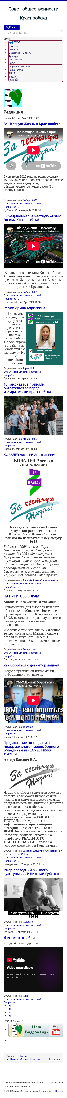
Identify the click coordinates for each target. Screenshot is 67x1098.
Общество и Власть (20, 52)
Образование (16, 59)
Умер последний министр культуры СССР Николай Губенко (31, 872)
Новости (13, 49)
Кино (25, 995)
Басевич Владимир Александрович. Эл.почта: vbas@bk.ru (33, 852)
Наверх (59, 1091)
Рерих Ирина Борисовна (24, 308)
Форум (12, 76)
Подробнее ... (11, 206)
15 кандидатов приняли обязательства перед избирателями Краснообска (27, 388)
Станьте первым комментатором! (22, 203)
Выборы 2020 (30, 200)
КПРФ (12, 73)
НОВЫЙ (13, 80)
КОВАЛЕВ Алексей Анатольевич (30, 454)
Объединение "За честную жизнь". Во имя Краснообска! (33, 218)
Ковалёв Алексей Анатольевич (40, 580)
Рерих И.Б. (29, 368)
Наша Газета (16, 70)
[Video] (35, 1029)
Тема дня (14, 46)
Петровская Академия (19, 66)
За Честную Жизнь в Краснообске (32, 123)
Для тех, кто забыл (19, 937)
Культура (14, 56)
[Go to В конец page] (10, 1016)
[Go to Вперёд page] (10, 1012)
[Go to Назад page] (10, 1009)
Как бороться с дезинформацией (31, 665)
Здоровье (28, 727)
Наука (12, 62)
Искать (13, 27)
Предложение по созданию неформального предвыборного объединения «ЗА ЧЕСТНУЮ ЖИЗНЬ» (31, 748)
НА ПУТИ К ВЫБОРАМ (21, 596)
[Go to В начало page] (10, 1005)
